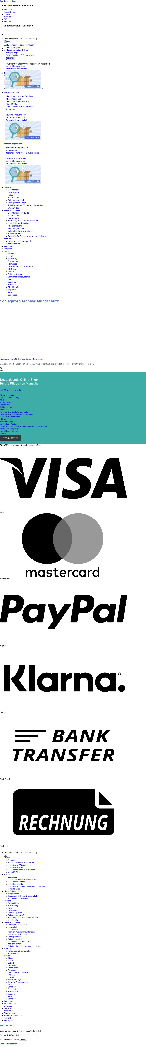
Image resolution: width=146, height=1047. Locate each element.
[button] (4, 73)
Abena (11, 253)
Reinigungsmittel (16, 200)
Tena (10, 292)
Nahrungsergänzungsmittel (20, 241)
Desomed (12, 965)
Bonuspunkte (9, 1013)
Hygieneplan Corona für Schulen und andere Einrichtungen (21, 359)
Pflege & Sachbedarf (12, 210)
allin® (11, 256)
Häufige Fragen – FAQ (13, 1015)
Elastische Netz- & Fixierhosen (21, 863)
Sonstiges (12, 295)
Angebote (8, 10)
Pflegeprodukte (15, 226)
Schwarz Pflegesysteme (19, 277)
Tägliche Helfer (15, 233)
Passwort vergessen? (9, 1044)
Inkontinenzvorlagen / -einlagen (21, 870)
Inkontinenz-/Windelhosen (19, 865)
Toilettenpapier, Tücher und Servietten (25, 205)
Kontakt (7, 22)
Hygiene (7, 187)
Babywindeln (13, 894)
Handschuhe (13, 197)
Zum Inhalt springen (8, 1)
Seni (10, 279)
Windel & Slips (14, 872)
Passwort (9, 1035)
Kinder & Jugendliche (13, 144)
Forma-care (13, 261)
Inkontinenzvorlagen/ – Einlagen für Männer (26, 886)
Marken (7, 251)
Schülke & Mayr (15, 274)
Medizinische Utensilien (19, 223)
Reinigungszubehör (17, 203)
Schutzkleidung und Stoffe (20, 231)
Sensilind (12, 284)
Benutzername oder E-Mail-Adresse (20, 1031)
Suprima (12, 290)
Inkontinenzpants (15, 867)
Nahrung (7, 239)
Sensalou (12, 282)
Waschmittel (13, 208)
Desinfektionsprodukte (18, 213)
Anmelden (23, 1039)
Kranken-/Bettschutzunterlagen (23, 221)
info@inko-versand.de (11, 390)
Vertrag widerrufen (10, 438)
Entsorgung (13, 192)
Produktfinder (10, 12)
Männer (7, 92)
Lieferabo (8, 14)
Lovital (11, 272)
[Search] (5, 855)
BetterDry (12, 259)
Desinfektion (14, 190)
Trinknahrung (14, 244)
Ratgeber (8, 249)
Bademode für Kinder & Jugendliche (23, 896)
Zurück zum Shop (11, 93)
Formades (12, 264)
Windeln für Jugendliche (18, 898)
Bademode (12, 860)
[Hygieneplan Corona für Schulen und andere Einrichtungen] (15, 354)
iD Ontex (12, 269)
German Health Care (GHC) (20, 266)
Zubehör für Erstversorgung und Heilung (27, 236)
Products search (11, 39)
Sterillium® (13, 287)
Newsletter (8, 17)
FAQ (5, 19)
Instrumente (13, 218)
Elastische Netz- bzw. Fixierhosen (22, 879)
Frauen (7, 41)
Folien (10, 195)
